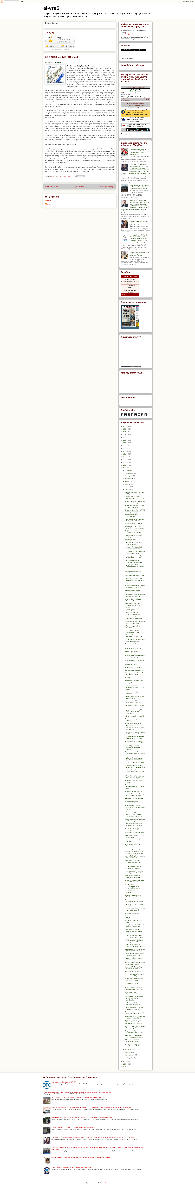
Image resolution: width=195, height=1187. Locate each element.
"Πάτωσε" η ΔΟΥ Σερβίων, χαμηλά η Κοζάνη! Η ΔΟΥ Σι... (135, 497)
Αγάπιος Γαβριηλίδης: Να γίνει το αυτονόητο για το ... (135, 857)
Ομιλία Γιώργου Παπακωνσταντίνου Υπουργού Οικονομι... (132, 886)
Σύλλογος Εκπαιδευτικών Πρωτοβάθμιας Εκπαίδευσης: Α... (135, 771)
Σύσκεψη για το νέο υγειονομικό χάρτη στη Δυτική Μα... (135, 909)
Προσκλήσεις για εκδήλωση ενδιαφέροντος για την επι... (134, 988)
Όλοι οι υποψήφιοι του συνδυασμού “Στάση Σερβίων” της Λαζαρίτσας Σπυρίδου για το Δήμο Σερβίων (80, 1157)
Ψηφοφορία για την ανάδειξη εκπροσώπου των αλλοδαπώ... (134, 998)
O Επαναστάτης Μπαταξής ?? (134, 716)
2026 (125, 426)
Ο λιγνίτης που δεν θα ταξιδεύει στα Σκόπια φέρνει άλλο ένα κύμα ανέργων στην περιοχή (139, 186)
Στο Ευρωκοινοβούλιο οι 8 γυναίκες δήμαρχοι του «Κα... (135, 876)
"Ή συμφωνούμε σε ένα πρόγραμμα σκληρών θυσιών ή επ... (135, 807)
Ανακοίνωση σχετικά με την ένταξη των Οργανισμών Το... (135, 766)
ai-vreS (51, 8)
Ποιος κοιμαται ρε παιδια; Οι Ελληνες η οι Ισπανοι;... (133, 845)
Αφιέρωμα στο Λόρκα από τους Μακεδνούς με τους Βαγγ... (134, 737)
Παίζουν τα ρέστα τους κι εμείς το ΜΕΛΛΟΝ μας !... (134, 881)
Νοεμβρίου (128, 473)
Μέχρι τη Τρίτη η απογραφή (133, 1021)
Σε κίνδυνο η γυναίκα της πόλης (135, 849)
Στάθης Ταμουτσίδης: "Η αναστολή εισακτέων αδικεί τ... (135, 945)
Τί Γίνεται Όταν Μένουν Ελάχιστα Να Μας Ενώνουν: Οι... (135, 733)
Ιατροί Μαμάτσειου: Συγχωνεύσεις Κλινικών (133, 993)
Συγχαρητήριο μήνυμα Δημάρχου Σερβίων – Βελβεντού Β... (135, 595)
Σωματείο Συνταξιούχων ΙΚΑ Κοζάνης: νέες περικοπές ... (134, 867)
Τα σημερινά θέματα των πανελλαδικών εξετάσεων (133, 1045)
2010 (125, 1061)
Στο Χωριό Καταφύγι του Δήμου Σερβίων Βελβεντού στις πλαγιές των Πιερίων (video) (76, 1097)
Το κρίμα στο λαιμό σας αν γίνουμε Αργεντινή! (133, 724)
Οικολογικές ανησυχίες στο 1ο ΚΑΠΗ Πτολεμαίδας (134, 673)
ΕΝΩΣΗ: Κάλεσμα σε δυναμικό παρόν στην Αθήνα (134, 975)
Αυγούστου (129, 481)
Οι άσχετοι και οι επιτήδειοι (133, 791)
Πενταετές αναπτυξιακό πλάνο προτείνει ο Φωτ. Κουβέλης (134, 900)
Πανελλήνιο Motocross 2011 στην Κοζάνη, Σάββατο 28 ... (134, 742)
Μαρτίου (128, 1052)
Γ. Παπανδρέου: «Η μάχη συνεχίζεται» (132, 984)
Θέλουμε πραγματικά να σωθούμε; (132, 627)
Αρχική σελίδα (78, 187)
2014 (125, 459)
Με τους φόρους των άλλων (133, 523)
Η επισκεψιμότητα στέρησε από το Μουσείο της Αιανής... (135, 963)
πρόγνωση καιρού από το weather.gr (60, 49)
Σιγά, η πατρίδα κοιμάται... (133, 583)
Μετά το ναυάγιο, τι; (131, 664)
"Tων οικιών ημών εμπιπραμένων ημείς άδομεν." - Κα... (135, 786)
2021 (125, 440)
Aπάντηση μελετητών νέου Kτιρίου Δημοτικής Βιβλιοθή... (135, 936)
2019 (125, 445)
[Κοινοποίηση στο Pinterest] (84, 176)
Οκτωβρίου (129, 476)
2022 (125, 437)
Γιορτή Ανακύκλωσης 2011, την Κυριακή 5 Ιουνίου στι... (134, 506)
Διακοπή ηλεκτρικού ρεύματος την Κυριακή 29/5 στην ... (134, 794)
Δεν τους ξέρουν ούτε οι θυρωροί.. (132, 652)
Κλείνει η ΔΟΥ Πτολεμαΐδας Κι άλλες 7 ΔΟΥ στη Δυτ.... (134, 968)
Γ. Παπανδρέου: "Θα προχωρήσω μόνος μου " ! (134, 701)
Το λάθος (127, 677)
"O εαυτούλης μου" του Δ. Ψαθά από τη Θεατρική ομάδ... (135, 511)
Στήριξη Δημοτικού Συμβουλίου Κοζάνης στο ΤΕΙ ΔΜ (134, 941)
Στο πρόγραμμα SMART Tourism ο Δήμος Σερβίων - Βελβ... (135, 925)
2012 (125, 465)
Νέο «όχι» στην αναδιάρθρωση (134, 670)
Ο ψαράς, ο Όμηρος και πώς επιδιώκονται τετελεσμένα (138, 222)
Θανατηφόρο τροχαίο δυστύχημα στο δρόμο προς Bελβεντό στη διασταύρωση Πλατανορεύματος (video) (81, 1117)
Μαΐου (127, 489)
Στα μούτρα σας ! (130, 539)
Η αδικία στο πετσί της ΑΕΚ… (134, 667)
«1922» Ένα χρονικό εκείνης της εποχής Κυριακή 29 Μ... (135, 954)
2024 (125, 432)
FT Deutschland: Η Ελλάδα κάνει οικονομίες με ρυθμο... (135, 640)
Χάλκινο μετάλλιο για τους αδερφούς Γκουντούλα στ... (134, 635)
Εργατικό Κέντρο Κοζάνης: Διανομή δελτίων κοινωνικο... (134, 600)
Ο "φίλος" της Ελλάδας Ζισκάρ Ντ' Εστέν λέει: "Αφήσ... (134, 777)
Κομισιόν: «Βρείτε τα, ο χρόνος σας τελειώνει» (134, 697)
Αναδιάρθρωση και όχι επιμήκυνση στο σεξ (132, 631)
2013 (125, 462)
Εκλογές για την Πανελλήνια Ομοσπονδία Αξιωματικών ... (134, 579)
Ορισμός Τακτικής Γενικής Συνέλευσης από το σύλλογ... (135, 896)
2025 (125, 429)
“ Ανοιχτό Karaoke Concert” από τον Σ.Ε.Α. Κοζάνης (135, 502)
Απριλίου (128, 1049)
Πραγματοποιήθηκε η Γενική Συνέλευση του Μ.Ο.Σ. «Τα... (135, 1031)
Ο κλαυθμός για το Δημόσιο (133, 1023)
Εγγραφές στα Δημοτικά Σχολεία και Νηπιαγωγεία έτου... (135, 820)
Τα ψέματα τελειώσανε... (132, 913)
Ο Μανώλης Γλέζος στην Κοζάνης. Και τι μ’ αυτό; (133, 1040)
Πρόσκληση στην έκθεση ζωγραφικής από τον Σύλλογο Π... (135, 753)
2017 (125, 451)
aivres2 (49, 204)
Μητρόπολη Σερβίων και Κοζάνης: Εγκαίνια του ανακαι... (132, 862)
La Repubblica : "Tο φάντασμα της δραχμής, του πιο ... (134, 661)
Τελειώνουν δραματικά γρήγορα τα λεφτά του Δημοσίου (135, 586)
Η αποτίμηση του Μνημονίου (134, 680)
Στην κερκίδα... (129, 683)
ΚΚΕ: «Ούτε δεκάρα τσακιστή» (134, 762)
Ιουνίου (127, 487)
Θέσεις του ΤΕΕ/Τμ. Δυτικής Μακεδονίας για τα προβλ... (134, 1036)
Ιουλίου (127, 484)
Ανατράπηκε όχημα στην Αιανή (134, 575)
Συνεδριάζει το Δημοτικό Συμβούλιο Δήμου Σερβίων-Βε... (134, 931)
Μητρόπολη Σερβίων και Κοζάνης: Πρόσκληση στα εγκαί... (133, 605)
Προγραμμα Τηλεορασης (135, 366)
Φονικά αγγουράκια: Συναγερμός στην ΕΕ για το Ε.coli (135, 622)
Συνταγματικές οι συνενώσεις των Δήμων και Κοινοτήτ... (134, 872)
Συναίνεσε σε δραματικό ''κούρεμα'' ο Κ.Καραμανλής (134, 561)
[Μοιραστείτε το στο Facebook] (82, 176)
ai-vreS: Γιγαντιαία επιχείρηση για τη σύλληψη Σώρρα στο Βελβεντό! (71, 1167)
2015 (125, 457)
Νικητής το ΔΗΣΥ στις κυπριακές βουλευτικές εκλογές (135, 1027)
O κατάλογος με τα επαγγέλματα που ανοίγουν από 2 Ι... (135, 1017)
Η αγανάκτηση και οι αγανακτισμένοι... (131, 515)
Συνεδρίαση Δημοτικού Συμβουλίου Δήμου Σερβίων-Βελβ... (134, 687)
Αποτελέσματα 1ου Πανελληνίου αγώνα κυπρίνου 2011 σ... (135, 552)
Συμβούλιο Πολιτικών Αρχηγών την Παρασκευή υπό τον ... (134, 759)
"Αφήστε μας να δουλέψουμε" (134, 798)
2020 (125, 443)
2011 (125, 468)
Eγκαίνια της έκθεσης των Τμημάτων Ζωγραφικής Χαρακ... (133, 747)
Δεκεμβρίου (129, 470)
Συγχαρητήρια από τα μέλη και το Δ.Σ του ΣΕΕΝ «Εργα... (134, 556)
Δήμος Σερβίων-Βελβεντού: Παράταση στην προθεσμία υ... (134, 566)
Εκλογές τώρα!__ (130, 812)
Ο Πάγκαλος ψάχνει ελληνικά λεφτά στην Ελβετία (134, 979)
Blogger (107, 1183)
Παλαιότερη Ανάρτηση (107, 187)
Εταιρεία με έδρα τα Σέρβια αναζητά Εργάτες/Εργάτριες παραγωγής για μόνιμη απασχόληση (138, 151)
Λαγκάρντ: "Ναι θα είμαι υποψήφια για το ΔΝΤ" (132, 829)
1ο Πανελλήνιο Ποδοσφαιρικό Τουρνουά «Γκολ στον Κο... (134, 1003)
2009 (125, 1064)
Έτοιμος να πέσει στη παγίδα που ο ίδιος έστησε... (134, 1008)
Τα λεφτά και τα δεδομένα (133, 648)
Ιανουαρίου (129, 1058)
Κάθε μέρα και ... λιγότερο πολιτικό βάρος (133, 543)
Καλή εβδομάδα (130, 610)
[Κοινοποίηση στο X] (80, 176)
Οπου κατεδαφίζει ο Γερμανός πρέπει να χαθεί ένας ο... (134, 1012)
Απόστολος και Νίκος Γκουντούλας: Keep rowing (134, 617)
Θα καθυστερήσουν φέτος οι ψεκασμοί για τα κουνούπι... (134, 852)
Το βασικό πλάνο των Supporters (131, 891)
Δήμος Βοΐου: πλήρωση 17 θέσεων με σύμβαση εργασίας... (133, 711)
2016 (125, 454)
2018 (125, 448)
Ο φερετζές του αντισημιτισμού (134, 832)
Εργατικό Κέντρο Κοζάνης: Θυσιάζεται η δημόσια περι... (134, 815)
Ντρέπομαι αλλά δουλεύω (133, 971)
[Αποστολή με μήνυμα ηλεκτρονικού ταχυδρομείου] (76, 176)
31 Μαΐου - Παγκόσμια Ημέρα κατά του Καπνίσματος (134, 548)
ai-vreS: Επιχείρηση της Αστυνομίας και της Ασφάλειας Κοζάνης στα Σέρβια (73, 1127)
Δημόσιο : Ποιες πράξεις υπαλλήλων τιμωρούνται (133, 591)
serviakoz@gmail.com (128, 34)
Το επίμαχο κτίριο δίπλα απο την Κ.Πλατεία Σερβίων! (135, 656)
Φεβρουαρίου (129, 1055)
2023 (125, 434)
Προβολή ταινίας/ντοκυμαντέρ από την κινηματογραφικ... (134, 531)
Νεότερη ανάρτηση (51, 187)
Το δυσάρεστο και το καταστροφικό (131, 802)
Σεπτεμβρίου (129, 478)
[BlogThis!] (78, 176)
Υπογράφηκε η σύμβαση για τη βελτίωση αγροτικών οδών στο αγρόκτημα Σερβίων (139, 253)
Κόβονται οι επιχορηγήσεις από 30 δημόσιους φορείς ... (135, 493)
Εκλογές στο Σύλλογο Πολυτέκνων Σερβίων (132, 613)
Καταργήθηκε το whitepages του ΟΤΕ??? (63, 1082)
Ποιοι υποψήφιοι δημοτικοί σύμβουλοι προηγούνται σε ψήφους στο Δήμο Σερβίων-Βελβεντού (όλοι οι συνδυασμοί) (77, 1092)
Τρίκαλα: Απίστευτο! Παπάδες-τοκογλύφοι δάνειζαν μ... (134, 520)
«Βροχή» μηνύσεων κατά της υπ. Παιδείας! (134, 959)
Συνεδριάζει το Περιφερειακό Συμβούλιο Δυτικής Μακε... (134, 824)
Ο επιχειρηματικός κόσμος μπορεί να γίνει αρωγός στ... (134, 527)
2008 (125, 1067)
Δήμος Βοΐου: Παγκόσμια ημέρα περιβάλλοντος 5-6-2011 (135, 950)
